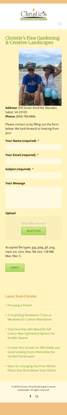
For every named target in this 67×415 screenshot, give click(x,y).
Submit (15, 267)
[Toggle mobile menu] (60, 24)
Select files (34, 230)
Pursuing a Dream (20, 305)
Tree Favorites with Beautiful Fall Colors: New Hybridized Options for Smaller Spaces (31, 333)
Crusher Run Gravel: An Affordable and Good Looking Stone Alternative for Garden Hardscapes (34, 352)
